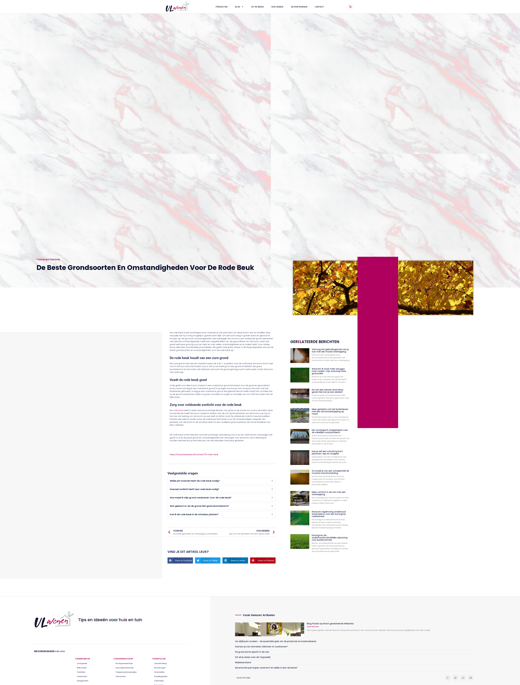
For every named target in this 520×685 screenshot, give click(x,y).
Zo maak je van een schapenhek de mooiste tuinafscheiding (330, 472)
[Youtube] (471, 678)
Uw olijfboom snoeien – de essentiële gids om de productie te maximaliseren (275, 641)
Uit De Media (257, 7)
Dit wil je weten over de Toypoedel (252, 657)
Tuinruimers (121, 676)
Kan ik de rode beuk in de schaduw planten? (221, 514)
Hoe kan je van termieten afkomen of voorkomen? (261, 646)
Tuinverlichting (160, 663)
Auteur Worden (299, 7)
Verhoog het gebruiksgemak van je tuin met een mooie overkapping (330, 350)
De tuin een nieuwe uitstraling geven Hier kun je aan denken (327, 390)
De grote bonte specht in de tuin (252, 651)
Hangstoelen (82, 680)
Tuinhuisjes (159, 680)
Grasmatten (159, 672)
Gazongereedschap (125, 667)
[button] (350, 6)
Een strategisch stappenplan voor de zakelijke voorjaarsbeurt (330, 431)
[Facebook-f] (448, 678)
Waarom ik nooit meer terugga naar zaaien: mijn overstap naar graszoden (329, 371)
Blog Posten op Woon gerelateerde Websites (330, 623)
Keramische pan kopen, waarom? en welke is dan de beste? (266, 667)
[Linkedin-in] (463, 678)
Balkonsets (82, 667)
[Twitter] (455, 678)
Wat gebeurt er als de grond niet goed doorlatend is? (221, 506)
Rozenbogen (160, 667)
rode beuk (178, 410)
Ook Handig (277, 7)
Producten (221, 7)
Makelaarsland (243, 662)
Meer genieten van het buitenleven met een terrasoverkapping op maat (330, 411)
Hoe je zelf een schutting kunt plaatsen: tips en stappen (327, 452)
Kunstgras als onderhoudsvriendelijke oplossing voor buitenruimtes (329, 537)
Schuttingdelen (160, 676)
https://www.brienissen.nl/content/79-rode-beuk (194, 454)
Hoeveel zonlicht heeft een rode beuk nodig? (221, 489)
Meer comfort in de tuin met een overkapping (329, 493)
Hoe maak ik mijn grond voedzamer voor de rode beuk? (221, 497)
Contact (319, 7)
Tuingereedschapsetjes (126, 672)
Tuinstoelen (82, 676)
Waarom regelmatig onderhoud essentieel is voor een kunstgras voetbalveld (329, 514)
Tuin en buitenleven (48, 259)
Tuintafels (81, 672)
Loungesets (82, 663)
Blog (237, 7)
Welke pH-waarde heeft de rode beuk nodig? (221, 480)
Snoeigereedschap (124, 663)
